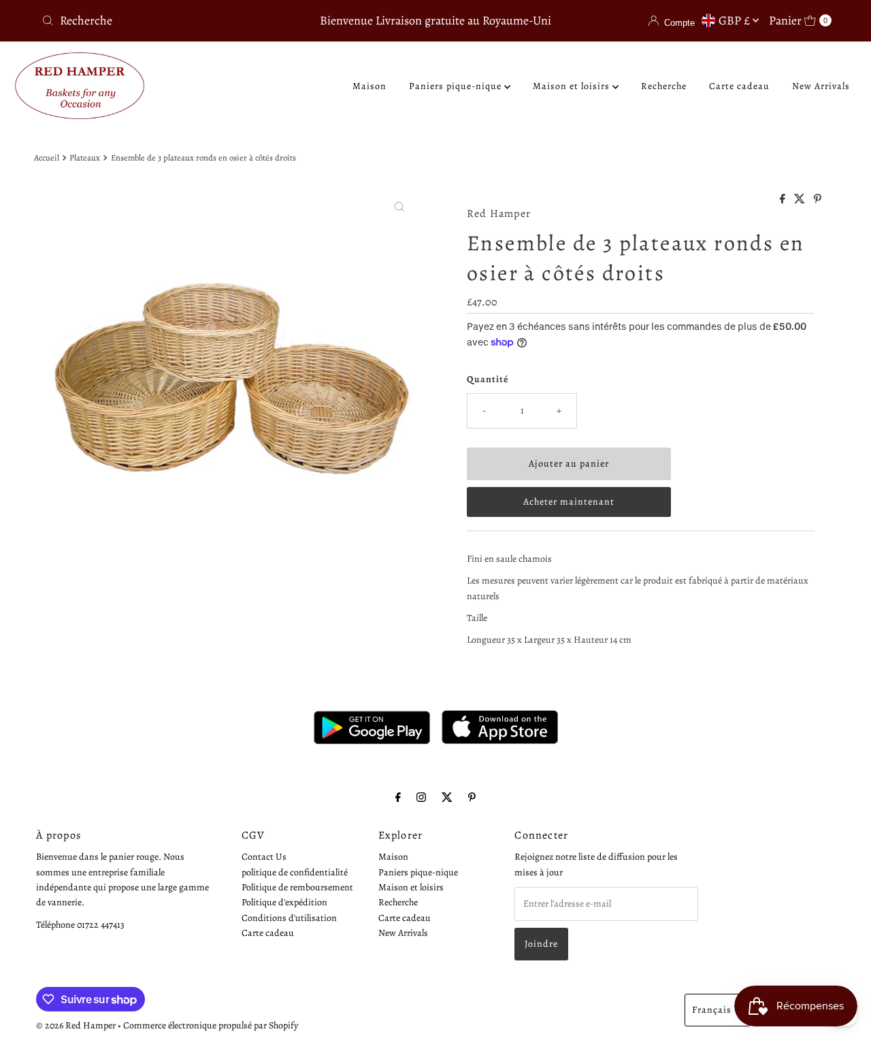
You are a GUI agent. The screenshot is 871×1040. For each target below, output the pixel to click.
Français (712, 1009)
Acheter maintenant (568, 501)
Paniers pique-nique (456, 86)
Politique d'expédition (284, 902)
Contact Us (264, 856)
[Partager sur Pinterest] (817, 199)
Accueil (46, 157)
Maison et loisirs (572, 86)
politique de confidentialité (295, 871)
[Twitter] (447, 797)
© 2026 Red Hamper (76, 1025)
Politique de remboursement (297, 886)
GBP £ (736, 20)
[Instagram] (421, 797)
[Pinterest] (472, 797)
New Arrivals (821, 86)
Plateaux (84, 157)
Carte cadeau (739, 86)
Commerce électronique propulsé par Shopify (210, 1025)
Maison (369, 86)
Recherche (664, 86)
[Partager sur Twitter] (800, 199)
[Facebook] (398, 797)
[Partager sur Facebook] (783, 199)
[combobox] (165, 20)
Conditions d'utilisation (289, 917)
